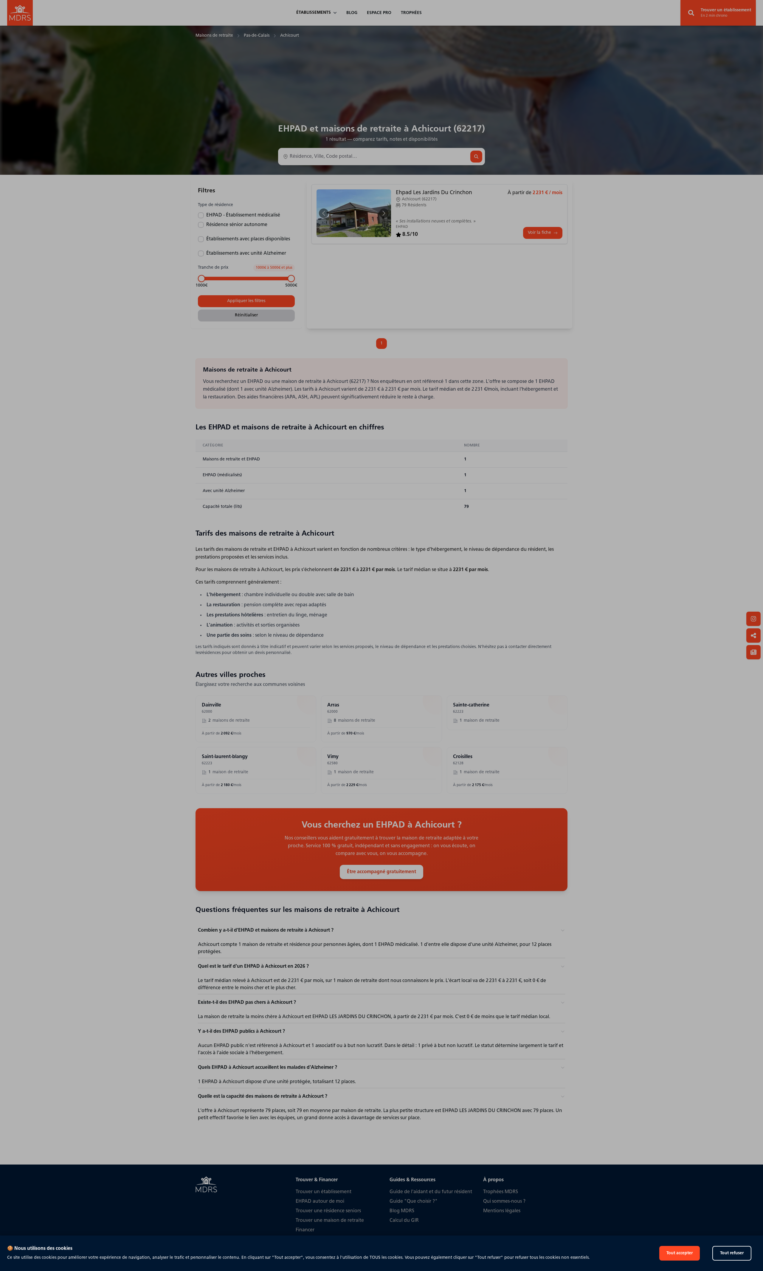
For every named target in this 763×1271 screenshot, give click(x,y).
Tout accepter (679, 1253)
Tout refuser (732, 1253)
